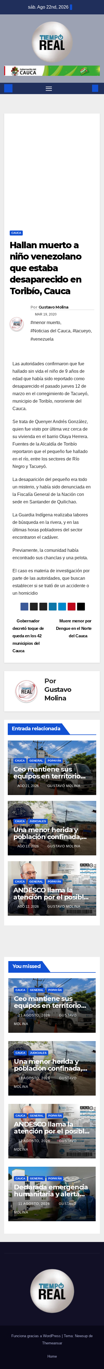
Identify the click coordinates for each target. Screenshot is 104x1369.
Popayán (54, 760)
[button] (86, 88)
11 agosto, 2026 (34, 1204)
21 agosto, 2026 (34, 1015)
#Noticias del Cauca (50, 330)
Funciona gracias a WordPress (36, 1336)
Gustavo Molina (53, 307)
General (36, 760)
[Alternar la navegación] (49, 88)
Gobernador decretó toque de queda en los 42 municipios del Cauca (28, 635)
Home (52, 1356)
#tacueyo (82, 330)
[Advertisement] (52, 165)
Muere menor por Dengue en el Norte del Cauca (74, 628)
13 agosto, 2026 (34, 1078)
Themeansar (52, 1343)
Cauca (16, 232)
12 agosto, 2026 (34, 1141)
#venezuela (42, 339)
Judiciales (37, 821)
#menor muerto (45, 322)
